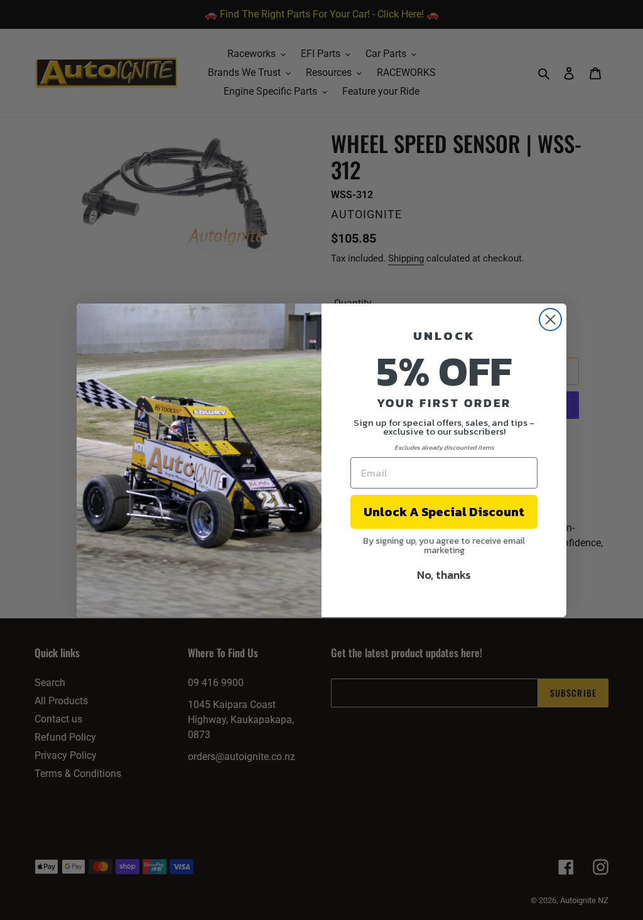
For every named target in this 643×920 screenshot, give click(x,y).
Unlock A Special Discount (444, 511)
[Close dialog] (550, 319)
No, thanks (444, 574)
